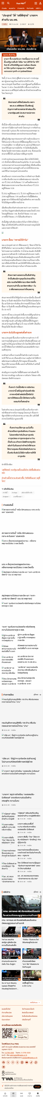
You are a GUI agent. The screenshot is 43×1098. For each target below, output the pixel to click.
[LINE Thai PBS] (22, 1062)
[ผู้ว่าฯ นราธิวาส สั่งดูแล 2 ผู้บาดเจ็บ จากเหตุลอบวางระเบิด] (9, 638)
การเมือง (4, 24)
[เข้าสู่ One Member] (40, 3)
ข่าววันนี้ (5, 492)
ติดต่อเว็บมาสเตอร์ (27, 1012)
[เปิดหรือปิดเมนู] (35, 3)
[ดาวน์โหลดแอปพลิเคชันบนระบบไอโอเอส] (21, 1031)
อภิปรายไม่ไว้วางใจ (27, 492)
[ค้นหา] (8, 3)
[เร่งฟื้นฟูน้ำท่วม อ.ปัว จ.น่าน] (31, 975)
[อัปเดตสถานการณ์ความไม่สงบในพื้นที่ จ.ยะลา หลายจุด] (9, 649)
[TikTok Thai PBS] (31, 1062)
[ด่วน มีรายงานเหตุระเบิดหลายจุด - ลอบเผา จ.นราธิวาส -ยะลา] (9, 681)
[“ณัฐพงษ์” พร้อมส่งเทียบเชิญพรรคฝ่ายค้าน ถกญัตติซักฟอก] (9, 816)
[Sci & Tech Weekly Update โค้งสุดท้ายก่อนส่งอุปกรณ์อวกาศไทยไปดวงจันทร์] (11, 975)
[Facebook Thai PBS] (3, 1062)
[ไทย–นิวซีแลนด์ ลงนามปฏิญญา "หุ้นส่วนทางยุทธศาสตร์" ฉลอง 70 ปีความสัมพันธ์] (9, 866)
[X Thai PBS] (8, 1062)
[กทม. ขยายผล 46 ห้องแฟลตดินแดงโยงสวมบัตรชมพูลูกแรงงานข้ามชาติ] (21, 906)
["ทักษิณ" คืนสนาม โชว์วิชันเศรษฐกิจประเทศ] (31, 932)
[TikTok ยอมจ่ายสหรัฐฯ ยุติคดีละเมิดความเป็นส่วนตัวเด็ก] (11, 932)
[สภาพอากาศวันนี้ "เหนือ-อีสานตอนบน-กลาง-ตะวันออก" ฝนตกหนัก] (21, 519)
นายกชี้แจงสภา (17, 496)
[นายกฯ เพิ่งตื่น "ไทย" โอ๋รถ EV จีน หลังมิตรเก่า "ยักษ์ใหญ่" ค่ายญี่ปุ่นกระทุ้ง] (9, 840)
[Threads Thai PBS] (17, 1062)
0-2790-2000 (9, 1053)
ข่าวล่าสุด (14, 492)
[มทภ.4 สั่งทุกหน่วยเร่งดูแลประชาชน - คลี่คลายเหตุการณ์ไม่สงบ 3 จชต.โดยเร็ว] (21, 551)
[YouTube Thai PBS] (26, 1062)
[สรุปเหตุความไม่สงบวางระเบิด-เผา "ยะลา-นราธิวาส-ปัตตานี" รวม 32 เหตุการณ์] (21, 582)
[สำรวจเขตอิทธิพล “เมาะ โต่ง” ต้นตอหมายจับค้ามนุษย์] (31, 953)
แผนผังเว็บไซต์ (6, 1009)
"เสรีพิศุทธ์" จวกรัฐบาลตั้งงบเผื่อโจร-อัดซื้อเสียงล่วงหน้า (21, 471)
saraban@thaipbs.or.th (29, 1058)
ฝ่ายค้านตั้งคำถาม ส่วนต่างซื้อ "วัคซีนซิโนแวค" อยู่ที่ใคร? (21, 479)
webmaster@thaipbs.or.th (18, 1055)
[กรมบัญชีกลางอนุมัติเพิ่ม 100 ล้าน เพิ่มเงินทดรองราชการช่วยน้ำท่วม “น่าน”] (21, 709)
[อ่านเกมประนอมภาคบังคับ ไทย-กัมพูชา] (11, 953)
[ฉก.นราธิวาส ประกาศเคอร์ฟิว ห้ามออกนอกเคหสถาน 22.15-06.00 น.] (9, 660)
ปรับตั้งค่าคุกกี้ (26, 1019)
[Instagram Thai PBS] (13, 1062)
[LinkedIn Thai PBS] (3, 1067)
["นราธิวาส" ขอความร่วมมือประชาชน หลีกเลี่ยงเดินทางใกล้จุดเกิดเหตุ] (9, 671)
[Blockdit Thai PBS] (36, 1062)
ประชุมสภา (6, 496)
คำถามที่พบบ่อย (7, 1012)
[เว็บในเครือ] (3, 3)
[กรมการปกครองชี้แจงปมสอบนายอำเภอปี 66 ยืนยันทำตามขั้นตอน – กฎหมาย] (9, 853)
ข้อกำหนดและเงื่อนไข (28, 1009)
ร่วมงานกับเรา (6, 1019)
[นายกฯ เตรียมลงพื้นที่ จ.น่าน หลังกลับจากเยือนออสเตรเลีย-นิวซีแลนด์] (9, 827)
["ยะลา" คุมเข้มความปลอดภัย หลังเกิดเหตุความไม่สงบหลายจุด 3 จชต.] (21, 613)
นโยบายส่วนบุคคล (7, 1016)
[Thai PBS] (21, 3)
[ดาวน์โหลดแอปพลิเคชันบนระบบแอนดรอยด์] (21, 1037)
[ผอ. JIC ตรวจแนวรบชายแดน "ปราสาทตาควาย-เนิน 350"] (9, 879)
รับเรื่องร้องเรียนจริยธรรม (29, 1016)
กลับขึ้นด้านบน (33, 1002)
